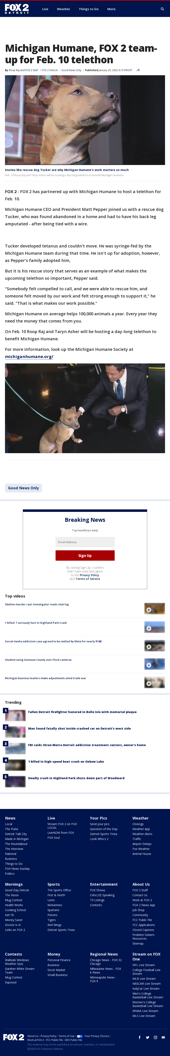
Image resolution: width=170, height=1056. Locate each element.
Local (8, 824)
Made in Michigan (17, 839)
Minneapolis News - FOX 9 (103, 979)
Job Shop (138, 910)
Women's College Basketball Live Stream (147, 1004)
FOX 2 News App (143, 905)
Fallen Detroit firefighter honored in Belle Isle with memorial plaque (82, 712)
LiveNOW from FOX (60, 833)
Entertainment (104, 884)
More (111, 9)
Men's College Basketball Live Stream (147, 995)
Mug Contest (13, 900)
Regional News (104, 954)
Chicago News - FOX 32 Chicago (106, 962)
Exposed (10, 982)
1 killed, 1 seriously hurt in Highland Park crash (36, 623)
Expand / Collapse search (162, 9)
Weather (140, 818)
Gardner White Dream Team (19, 970)
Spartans (53, 910)
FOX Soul (53, 838)
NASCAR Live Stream (146, 984)
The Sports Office (59, 890)
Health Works (14, 905)
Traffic (136, 839)
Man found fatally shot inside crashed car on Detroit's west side (79, 728)
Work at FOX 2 (142, 900)
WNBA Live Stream (145, 1011)
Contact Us (139, 895)
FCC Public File (142, 920)
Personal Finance (58, 960)
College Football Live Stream (146, 972)
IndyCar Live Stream (145, 988)
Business (11, 859)
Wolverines (54, 905)
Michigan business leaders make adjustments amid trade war (45, 678)
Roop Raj (14, 70)
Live (51, 818)
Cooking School (15, 910)
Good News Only (71, 70)
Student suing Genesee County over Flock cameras (38, 660)
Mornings (14, 884)
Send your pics (99, 824)
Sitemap (137, 943)
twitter (147, 1037)
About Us (141, 884)
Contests (96, 905)
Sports (53, 884)
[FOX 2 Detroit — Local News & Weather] (18, 9)
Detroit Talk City (16, 834)
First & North (56, 895)
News (10, 818)
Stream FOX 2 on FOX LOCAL (62, 826)
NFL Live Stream (143, 965)
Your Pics (98, 818)
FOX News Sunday (17, 869)
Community (140, 915)
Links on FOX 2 (15, 930)
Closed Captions (143, 930)
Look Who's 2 (99, 839)
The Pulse (11, 829)
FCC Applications (143, 925)
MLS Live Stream (143, 1016)
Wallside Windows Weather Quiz (17, 962)
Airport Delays (142, 844)
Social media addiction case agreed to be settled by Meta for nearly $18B (53, 641)
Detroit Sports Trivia (103, 834)
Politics (10, 874)
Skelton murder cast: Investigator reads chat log (37, 604)
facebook (139, 1037)
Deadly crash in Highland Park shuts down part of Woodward (76, 778)
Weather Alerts (142, 834)
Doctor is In (13, 925)
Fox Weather (141, 849)
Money (53, 954)
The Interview (14, 849)
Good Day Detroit (17, 890)
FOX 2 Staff (140, 890)
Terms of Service (88, 579)
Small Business (57, 975)
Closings (138, 824)
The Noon (12, 895)
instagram (155, 1037)
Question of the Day (103, 829)
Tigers (51, 920)
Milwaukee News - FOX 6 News (105, 970)
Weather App (141, 829)
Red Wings (54, 925)
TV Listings (97, 900)
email (163, 1037)
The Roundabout (16, 844)
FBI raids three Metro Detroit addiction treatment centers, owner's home (87, 745)
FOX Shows (97, 890)
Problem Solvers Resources (143, 936)
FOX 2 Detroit (50, 70)
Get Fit (9, 915)
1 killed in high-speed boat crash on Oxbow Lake (66, 761)
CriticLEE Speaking (102, 895)
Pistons (52, 915)
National (10, 854)
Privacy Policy (89, 575)
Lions (51, 900)
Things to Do (14, 864)
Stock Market (56, 970)
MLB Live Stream (144, 979)
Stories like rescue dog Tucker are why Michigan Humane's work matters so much (67, 170)
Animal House (141, 854)
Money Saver (14, 920)
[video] (154, 608)
